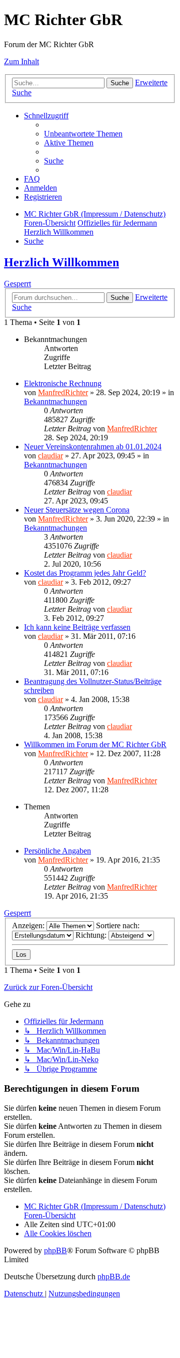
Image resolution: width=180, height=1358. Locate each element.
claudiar (50, 455)
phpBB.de (114, 1276)
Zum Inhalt (21, 61)
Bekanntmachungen (55, 401)
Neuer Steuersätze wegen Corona (77, 509)
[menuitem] (83, 133)
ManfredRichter (63, 392)
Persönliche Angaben (57, 850)
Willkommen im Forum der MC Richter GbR (95, 744)
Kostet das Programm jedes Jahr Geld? (85, 573)
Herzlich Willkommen (61, 262)
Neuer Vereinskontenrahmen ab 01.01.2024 (93, 446)
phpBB (55, 1250)
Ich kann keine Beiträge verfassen (77, 627)
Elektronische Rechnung (63, 383)
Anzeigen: (29, 925)
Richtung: (92, 935)
